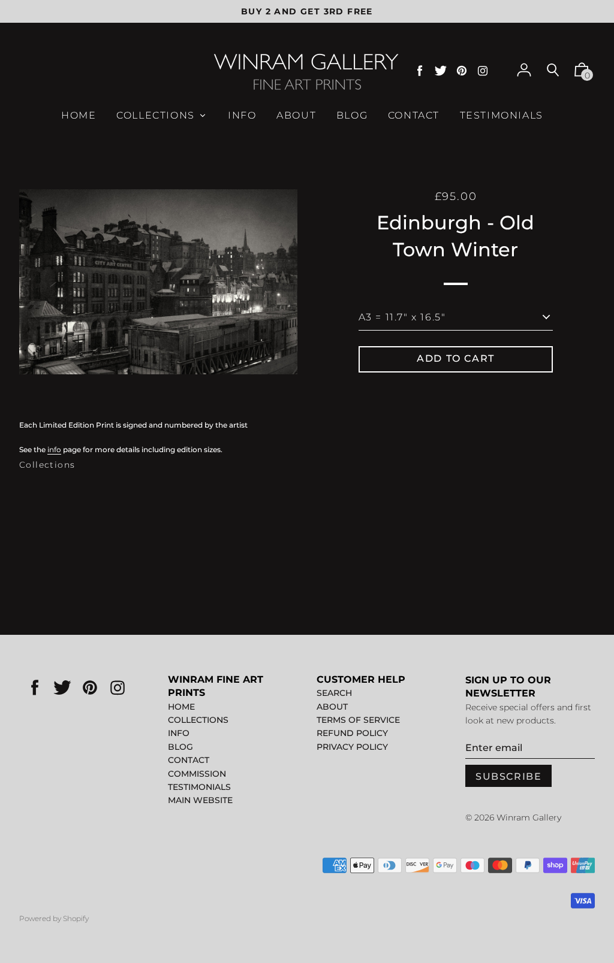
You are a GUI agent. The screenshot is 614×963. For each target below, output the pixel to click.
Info (178, 733)
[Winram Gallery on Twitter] (440, 71)
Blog (180, 746)
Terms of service (358, 719)
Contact (188, 760)
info (54, 449)
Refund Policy (352, 733)
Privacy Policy (352, 746)
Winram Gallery (528, 817)
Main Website (200, 800)
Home (181, 706)
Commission (197, 773)
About (332, 706)
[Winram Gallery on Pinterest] (461, 71)
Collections (47, 464)
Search (334, 693)
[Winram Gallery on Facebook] (419, 71)
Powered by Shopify (54, 918)
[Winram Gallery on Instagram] (482, 71)
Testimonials (199, 787)
